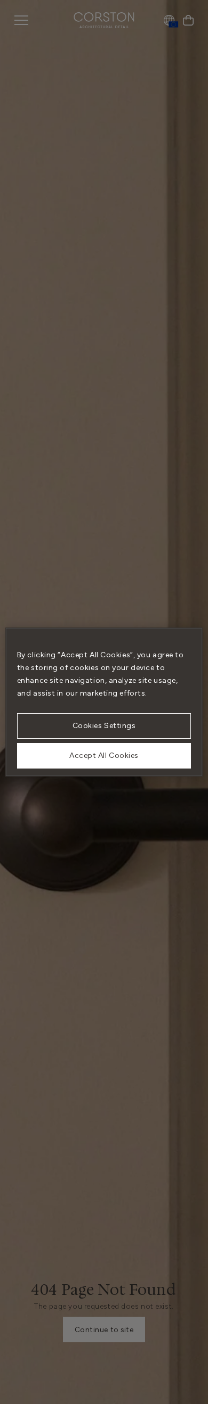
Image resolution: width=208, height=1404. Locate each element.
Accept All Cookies (104, 755)
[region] (104, 702)
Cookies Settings (104, 725)
